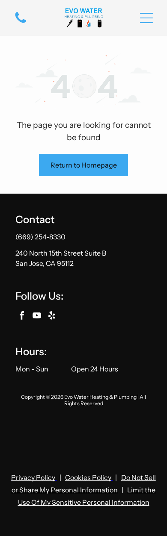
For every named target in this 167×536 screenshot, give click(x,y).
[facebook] (21, 316)
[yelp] (51, 316)
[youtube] (36, 316)
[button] (146, 18)
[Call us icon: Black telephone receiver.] (20, 22)
